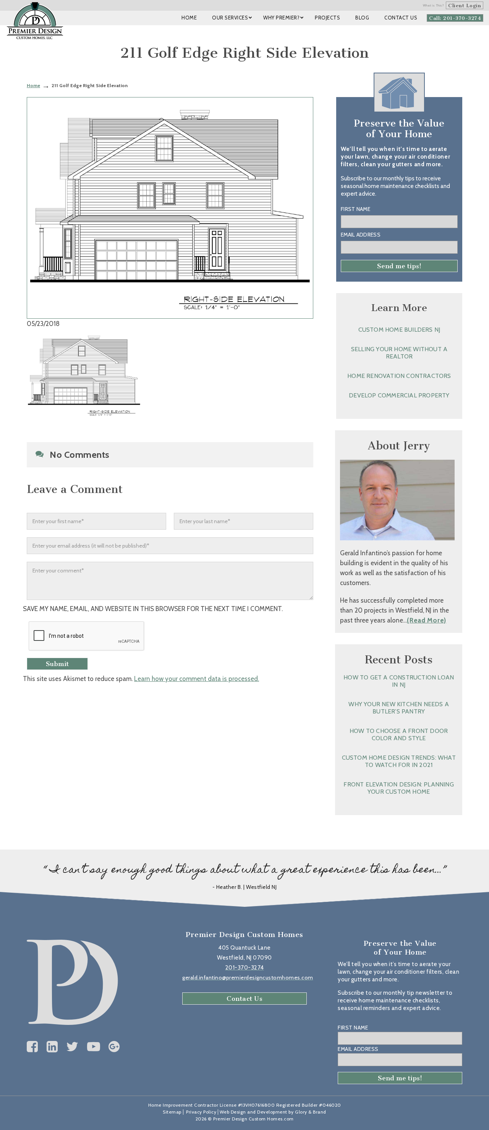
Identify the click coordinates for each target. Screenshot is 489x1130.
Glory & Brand (310, 1112)
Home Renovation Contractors (399, 375)
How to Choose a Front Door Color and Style (399, 734)
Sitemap (172, 1112)
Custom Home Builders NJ (399, 329)
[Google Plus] (114, 1047)
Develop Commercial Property (399, 395)
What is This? (433, 5)
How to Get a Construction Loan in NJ (398, 681)
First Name (355, 209)
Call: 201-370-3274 (455, 18)
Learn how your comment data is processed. (196, 679)
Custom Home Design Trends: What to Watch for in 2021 (399, 761)
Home (33, 85)
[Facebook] (32, 1047)
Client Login (464, 5)
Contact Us (244, 998)
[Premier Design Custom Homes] (35, 20)
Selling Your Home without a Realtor (399, 352)
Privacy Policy (201, 1112)
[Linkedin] (52, 1047)
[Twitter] (72, 1047)
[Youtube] (93, 1047)
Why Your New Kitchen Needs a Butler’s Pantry (398, 707)
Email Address (361, 234)
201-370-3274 (244, 967)
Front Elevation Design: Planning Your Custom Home (398, 788)
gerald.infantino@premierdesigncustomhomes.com (247, 977)
